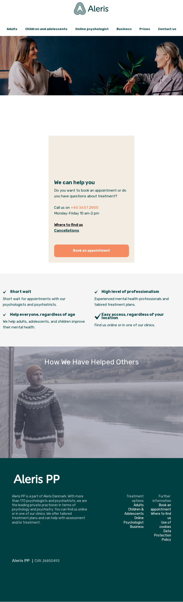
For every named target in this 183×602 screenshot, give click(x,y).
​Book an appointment (161, 507)
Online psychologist (92, 29)
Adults (12, 29)
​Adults (139, 505)
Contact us (167, 29)
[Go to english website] (177, 6)
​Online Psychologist (134, 520)
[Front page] (91, 8)
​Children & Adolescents (134, 511)
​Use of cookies (165, 524)
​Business (137, 527)
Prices (144, 29)
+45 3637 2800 (84, 207)
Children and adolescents (46, 29)
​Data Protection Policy (162, 535)
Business (124, 29)
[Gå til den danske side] (165, 6)
